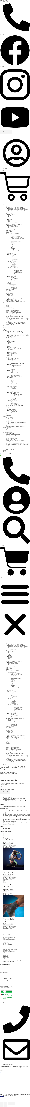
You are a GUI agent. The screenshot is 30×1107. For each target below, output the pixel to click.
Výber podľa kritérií (12, 212)
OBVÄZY (7, 232)
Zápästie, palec (14, 259)
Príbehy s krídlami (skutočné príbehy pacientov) (16, 298)
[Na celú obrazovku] (5, 1103)
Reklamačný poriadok (10, 315)
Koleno (9, 215)
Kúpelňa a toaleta (12, 235)
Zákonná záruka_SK (10, 324)
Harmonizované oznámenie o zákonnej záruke (15, 322)
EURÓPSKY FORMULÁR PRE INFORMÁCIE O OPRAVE (17, 318)
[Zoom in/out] (1, 1103)
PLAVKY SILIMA (9, 230)
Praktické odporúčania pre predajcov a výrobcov (16, 323)
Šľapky (9, 283)
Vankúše (13, 243)
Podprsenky (13, 269)
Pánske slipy (13, 275)
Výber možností (6, 843)
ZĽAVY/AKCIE (8, 290)
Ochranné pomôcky (12, 276)
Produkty (5, 206)
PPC (1, 1095)
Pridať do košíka (5, 791)
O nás (7, 304)
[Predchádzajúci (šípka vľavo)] (1, 1106)
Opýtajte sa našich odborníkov (12, 300)
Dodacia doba (6, 938)
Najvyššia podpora (18, 272)
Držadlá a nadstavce (15, 236)
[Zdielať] (9, 1103)
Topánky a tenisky (12, 284)
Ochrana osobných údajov (8, 947)
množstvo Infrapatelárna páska (6, 789)
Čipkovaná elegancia (12, 229)
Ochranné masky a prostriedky (14, 252)
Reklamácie (5, 942)
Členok (12, 255)
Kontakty (7, 296)
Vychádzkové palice (15, 250)
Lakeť (9, 218)
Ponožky (13, 262)
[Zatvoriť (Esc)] (13, 1103)
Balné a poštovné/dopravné (9, 939)
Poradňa (4, 292)
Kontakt (4, 327)
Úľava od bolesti (14, 278)
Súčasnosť (8, 306)
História (7, 305)
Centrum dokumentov (7, 307)
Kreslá (12, 242)
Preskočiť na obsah (4, 0)
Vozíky (12, 249)
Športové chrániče (15, 279)
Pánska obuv (14, 288)
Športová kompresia (12, 261)
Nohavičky (13, 273)
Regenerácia (13, 266)
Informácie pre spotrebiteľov (12, 311)
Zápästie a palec (11, 216)
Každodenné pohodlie (13, 226)
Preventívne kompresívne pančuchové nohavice (18, 210)
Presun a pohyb (11, 246)
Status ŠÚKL (8, 317)
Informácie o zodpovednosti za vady (13, 312)
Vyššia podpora (17, 271)
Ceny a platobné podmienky (9, 937)
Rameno (10, 219)
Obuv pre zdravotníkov (13, 286)
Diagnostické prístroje (16, 241)
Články (4, 325)
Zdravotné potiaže (9, 293)
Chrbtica (10, 220)
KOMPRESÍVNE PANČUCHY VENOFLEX (14, 207)
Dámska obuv (14, 287)
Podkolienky (13, 264)
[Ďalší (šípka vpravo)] (5, 1106)
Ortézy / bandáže (12, 254)
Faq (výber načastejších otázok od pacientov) (15, 301)
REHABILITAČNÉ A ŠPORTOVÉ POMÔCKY (15, 281)
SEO (28, 1094)
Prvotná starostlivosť (12, 225)
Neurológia (10, 294)
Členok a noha (11, 214)
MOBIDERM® (9, 231)
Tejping (12, 277)
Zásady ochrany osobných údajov (10, 1095)
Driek (12, 258)
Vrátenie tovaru (6, 943)
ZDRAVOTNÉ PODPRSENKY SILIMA (13, 224)
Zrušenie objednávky (10, 309)
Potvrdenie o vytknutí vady (11, 313)
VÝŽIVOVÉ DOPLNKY (10, 289)
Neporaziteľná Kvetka (12, 299)
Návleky (13, 265)
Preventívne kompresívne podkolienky (16, 208)
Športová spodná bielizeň (13, 267)
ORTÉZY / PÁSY (9, 213)
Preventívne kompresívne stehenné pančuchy (18, 209)
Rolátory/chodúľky (15, 248)
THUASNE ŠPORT (9, 253)
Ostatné (13, 244)
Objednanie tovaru (7, 936)
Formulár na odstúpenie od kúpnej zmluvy (15, 316)
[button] (15, 609)
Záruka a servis (6, 940)
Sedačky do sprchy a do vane (17, 238)
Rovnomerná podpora (18, 270)
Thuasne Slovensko (7, 302)
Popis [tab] (4, 795)
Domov (4, 204)
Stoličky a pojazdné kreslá (16, 237)
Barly (12, 247)
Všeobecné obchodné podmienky (13, 310)
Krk (9, 221)
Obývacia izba (11, 239)
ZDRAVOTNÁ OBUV (10, 282)
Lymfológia (10, 295)
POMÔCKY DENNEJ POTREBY (12, 233)
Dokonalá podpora (12, 227)
